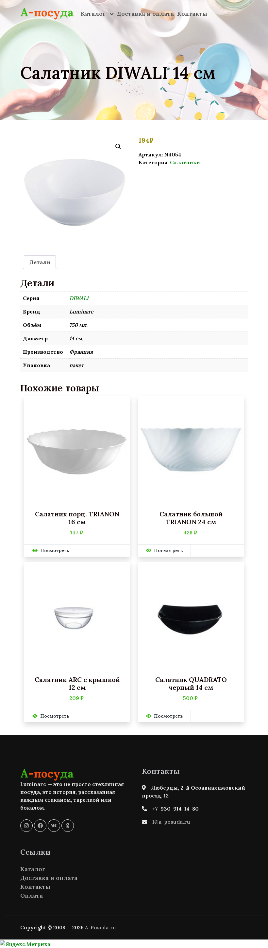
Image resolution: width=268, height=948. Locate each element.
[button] (118, 146)
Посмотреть (54, 550)
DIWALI (79, 298)
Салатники (185, 162)
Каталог (94, 13)
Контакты (192, 13)
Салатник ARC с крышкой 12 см (77, 683)
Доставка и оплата (145, 13)
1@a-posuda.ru (171, 821)
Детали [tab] (39, 262)
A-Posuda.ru (100, 927)
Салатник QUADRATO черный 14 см (191, 683)
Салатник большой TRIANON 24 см (191, 518)
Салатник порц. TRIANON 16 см (77, 518)
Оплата (31, 895)
